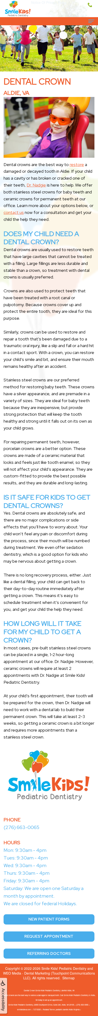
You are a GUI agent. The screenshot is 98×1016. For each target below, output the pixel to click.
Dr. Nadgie (36, 185)
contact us (14, 212)
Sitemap (68, 978)
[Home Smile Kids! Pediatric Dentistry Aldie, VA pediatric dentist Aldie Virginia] (18, 8)
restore (77, 164)
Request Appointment (49, 936)
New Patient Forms (49, 919)
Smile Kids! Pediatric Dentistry (63, 968)
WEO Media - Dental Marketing (26, 973)
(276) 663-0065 (21, 827)
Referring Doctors (49, 953)
